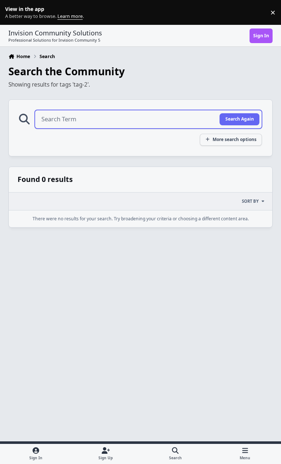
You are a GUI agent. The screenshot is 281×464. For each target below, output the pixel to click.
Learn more (14, 12)
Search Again (239, 119)
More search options (234, 139)
